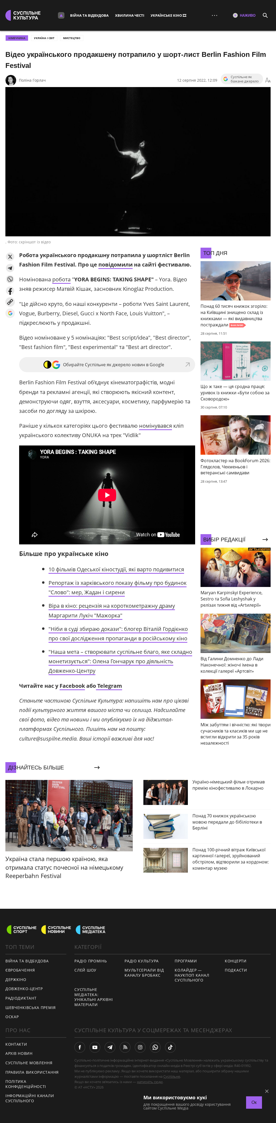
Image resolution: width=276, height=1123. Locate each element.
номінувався (155, 425)
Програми (186, 960)
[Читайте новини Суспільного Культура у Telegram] (110, 1047)
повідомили (115, 264)
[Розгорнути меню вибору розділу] (61, 15)
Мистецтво (71, 38)
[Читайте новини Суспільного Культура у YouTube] (94, 1047)
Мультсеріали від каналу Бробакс (144, 972)
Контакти (16, 1044)
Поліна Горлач (32, 80)
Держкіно (15, 979)
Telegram (109, 685)
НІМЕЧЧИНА (16, 38)
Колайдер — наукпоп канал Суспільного (192, 975)
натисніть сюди (150, 1081)
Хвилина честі (129, 15)
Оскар (12, 1016)
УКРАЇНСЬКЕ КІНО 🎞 (168, 15)
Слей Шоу (85, 970)
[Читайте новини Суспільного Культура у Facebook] (79, 1047)
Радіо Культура (142, 960)
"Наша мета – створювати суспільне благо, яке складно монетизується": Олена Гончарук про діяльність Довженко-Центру (120, 661)
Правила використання (32, 1072)
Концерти (236, 960)
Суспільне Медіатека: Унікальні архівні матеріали (93, 997)
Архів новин (19, 1053)
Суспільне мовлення (29, 1062)
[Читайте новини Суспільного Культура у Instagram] (140, 1047)
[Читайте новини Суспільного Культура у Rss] (125, 1047)
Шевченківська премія (30, 1007)
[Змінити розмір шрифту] (268, 80)
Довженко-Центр (24, 988)
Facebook (72, 685)
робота (61, 279)
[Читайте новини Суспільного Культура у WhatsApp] (155, 1047)
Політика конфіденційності (25, 1084)
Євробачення (20, 970)
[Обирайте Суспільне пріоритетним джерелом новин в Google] (10, 313)
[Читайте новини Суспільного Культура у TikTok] (170, 1047)
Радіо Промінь (90, 960)
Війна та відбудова (89, 15)
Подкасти (236, 970)
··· (214, 15)
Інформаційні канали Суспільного (29, 1098)
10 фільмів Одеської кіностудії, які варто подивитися (116, 569)
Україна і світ (44, 38)
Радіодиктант (20, 998)
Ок (254, 1102)
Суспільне (171, 1076)
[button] (10, 256)
